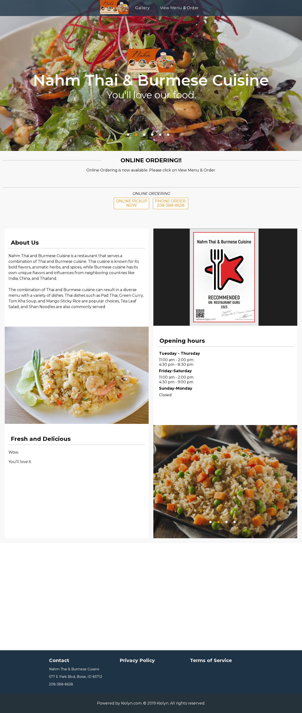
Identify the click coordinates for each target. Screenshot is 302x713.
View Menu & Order (179, 8)
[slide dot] (210, 522)
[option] (225, 490)
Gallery (142, 8)
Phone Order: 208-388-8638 (170, 203)
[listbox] (225, 481)
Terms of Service (211, 660)
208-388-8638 (61, 684)
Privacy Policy (137, 660)
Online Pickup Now (131, 203)
